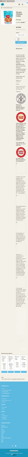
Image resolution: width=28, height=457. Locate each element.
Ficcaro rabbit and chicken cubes (11, 365)
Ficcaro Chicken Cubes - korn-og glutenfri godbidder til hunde (13, 379)
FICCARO (23, 22)
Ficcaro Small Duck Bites (24, 363)
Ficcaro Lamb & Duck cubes (4, 365)
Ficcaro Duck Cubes (17, 363)
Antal (17, 32)
